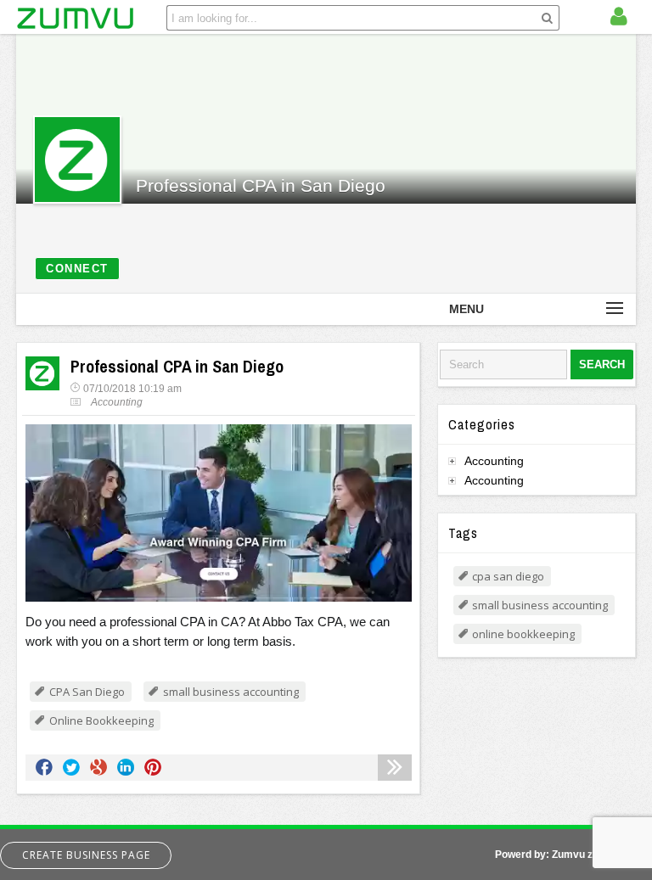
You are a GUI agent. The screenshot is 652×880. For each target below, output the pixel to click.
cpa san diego (508, 576)
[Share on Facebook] (44, 767)
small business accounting (231, 691)
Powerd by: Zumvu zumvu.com (569, 854)
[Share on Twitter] (71, 767)
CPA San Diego (87, 691)
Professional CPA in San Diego (260, 186)
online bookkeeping (523, 634)
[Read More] (395, 767)
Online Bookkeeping (101, 720)
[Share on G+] (98, 767)
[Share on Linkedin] (125, 767)
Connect (77, 268)
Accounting (117, 402)
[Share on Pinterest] (152, 767)
